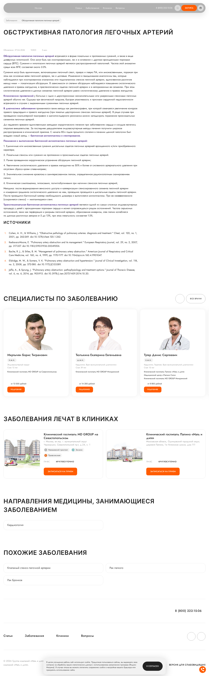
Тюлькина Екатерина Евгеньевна (98, 355)
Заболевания (92, 7)
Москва (38, 7)
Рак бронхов (14, 580)
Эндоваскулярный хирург (18, 364)
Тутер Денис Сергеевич (160, 355)
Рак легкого (116, 568)
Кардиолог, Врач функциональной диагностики (96, 364)
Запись (189, 7)
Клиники (107, 7)
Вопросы (120, 7)
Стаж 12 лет (12, 367)
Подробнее (16, 389)
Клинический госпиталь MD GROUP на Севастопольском (32, 371)
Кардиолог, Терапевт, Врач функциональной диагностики (168, 364)
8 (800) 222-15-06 (164, 7)
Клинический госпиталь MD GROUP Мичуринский (97, 371)
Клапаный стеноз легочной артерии (29, 568)
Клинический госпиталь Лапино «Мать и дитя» (164, 371)
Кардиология (15, 525)
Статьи (78, 7)
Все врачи (196, 298)
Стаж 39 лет (81, 367)
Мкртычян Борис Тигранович (27, 355)
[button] (180, 298)
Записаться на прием (60, 471)
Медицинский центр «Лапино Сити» (160, 375)
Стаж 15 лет (149, 367)
